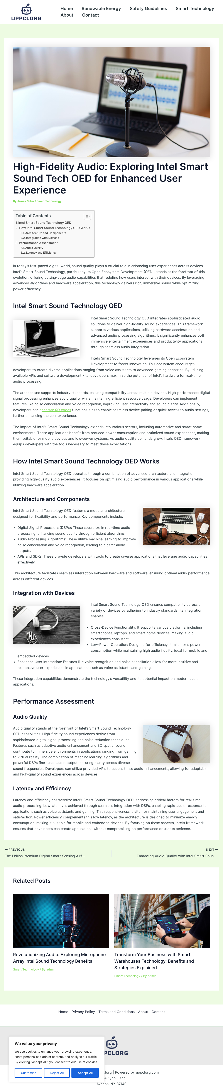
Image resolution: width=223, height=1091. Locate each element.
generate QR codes (55, 410)
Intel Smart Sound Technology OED (44, 222)
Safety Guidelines (148, 8)
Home (67, 8)
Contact (90, 15)
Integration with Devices (42, 237)
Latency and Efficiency (41, 252)
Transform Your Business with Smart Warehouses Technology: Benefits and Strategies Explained (154, 961)
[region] (57, 1059)
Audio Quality (34, 247)
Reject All (57, 1073)
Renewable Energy (101, 8)
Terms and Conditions (116, 1012)
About (67, 15)
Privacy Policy (83, 1012)
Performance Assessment (38, 243)
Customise (28, 1073)
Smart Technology (195, 8)
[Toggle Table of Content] (85, 216)
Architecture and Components (45, 233)
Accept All (85, 1073)
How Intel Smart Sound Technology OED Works (54, 228)
